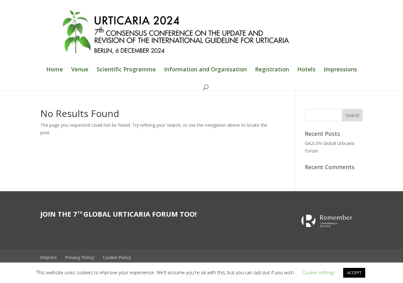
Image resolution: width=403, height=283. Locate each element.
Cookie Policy (117, 257)
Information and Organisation (205, 70)
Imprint (48, 257)
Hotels (306, 70)
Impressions (340, 70)
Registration (272, 70)
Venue (79, 70)
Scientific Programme (126, 70)
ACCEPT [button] (354, 272)
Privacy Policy (79, 257)
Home (54, 70)
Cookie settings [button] (319, 272)
